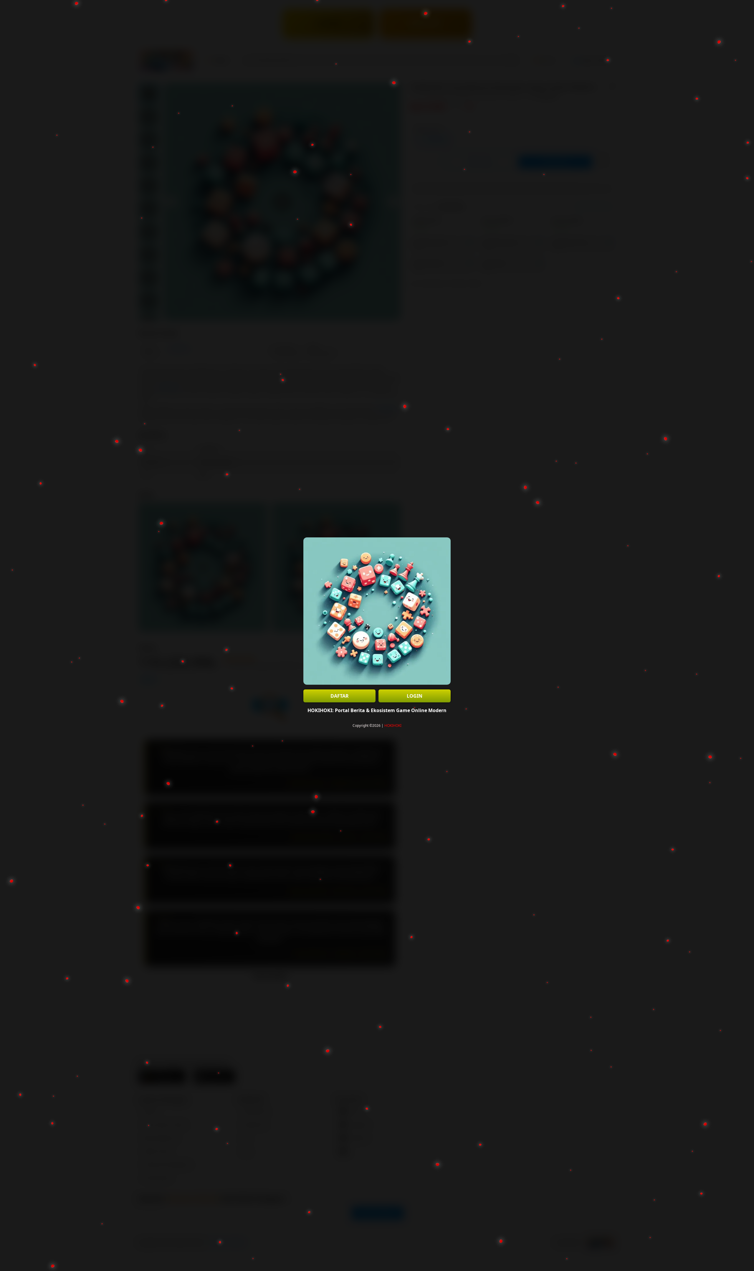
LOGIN (414, 696)
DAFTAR (339, 696)
